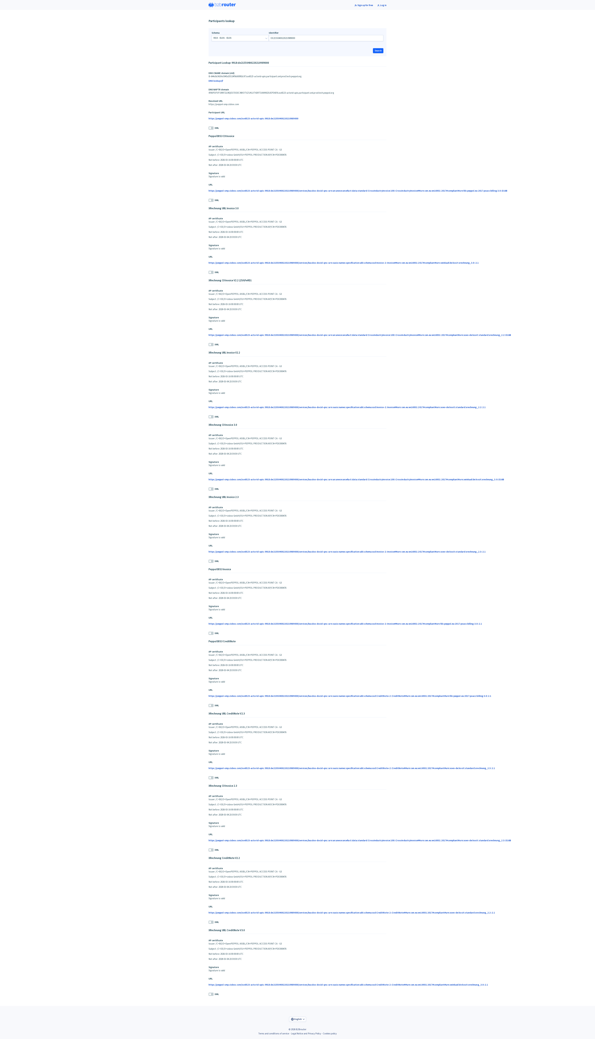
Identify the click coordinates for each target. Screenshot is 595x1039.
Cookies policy (330, 1033)
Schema (216, 33)
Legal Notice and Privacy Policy (306, 1033)
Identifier (274, 33)
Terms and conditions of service (273, 1033)
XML (217, 128)
